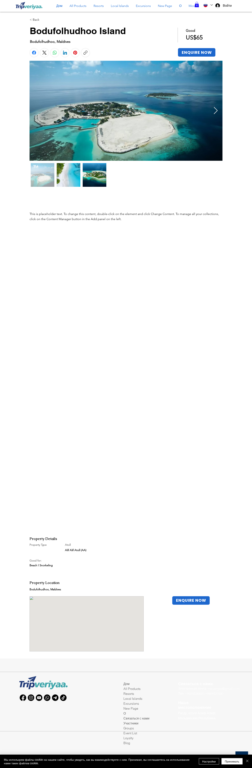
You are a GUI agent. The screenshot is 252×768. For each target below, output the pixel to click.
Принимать (232, 761)
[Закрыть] (247, 761)
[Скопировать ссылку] (85, 53)
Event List (130, 733)
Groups (128, 728)
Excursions (131, 703)
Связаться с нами (136, 718)
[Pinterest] (75, 53)
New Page (130, 708)
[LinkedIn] (65, 53)
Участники (130, 723)
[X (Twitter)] (44, 53)
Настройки (209, 761)
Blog (126, 743)
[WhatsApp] (55, 53)
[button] (197, 4)
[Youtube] (39, 697)
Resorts (128, 694)
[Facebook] (34, 53)
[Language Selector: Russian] (208, 5)
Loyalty (128, 738)
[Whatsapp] (47, 697)
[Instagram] (31, 697)
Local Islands (132, 699)
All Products (132, 689)
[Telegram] (55, 697)
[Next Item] (215, 111)
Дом (126, 684)
